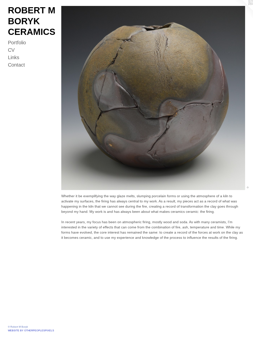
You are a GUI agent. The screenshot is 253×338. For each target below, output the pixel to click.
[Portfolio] (153, 98)
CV (11, 50)
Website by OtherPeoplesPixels (31, 330)
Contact (16, 65)
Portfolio (17, 42)
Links (13, 57)
